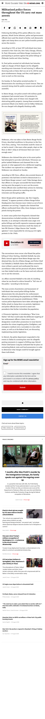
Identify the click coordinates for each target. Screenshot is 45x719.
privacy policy (34, 379)
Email (5, 364)
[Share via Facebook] (4, 28)
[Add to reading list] (40, 28)
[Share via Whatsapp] (14, 28)
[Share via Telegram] (19, 28)
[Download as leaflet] (30, 28)
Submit (22, 387)
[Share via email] (25, 28)
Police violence (7, 428)
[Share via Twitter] (9, 28)
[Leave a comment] (35, 28)
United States (20, 428)
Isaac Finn (4, 19)
